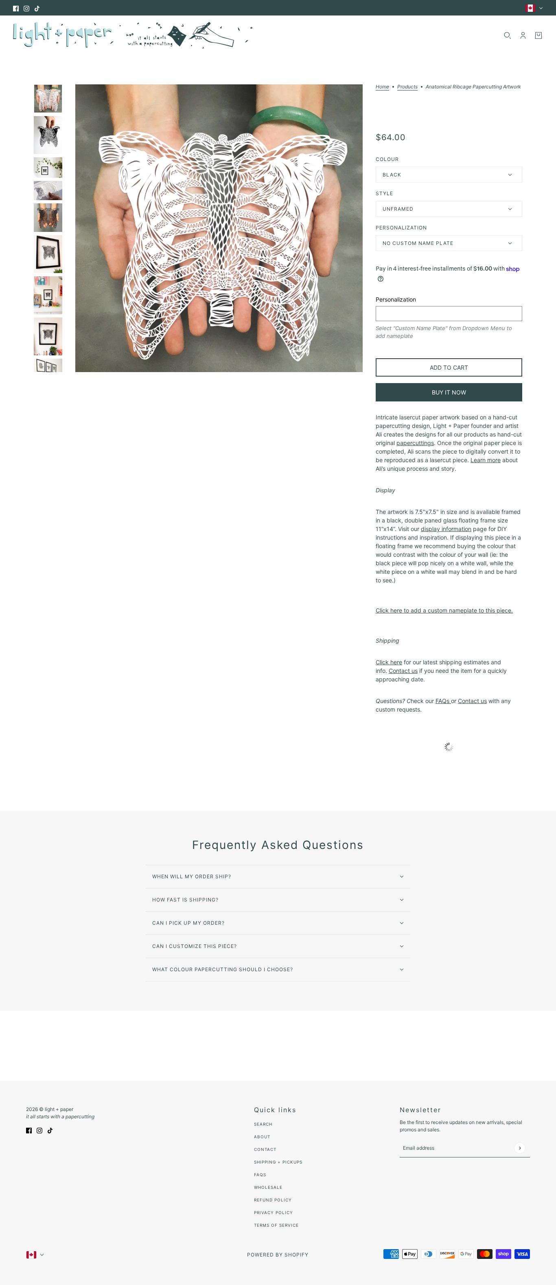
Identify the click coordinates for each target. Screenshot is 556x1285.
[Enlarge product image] (219, 228)
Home (382, 87)
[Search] (507, 35)
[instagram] (26, 7)
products (407, 87)
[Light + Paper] (133, 35)
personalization (401, 228)
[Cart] (538, 35)
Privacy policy (273, 1212)
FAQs (260, 1174)
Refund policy (273, 1199)
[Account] (523, 35)
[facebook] (16, 7)
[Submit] (519, 1147)
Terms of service (276, 1225)
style (384, 193)
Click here (389, 662)
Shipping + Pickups (278, 1161)
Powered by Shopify (278, 1255)
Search (263, 1124)
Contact (265, 1149)
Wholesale (268, 1187)
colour (387, 159)
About (262, 1136)
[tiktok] (37, 7)
